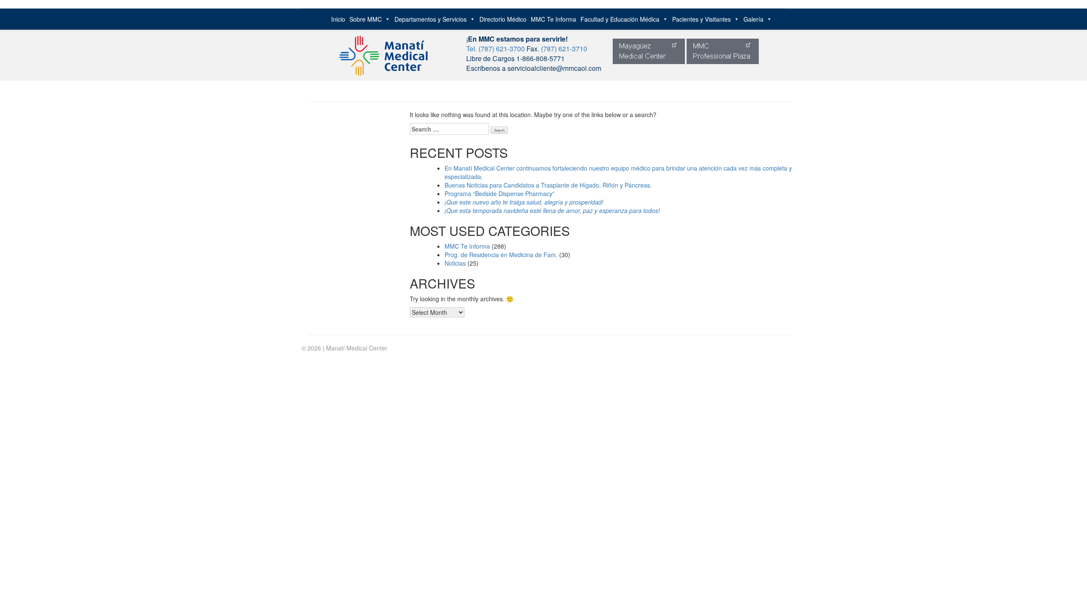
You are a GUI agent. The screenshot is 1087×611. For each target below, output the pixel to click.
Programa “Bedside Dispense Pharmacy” (500, 193)
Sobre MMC (365, 19)
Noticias (455, 263)
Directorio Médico (503, 19)
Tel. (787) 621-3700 (495, 48)
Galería (753, 19)
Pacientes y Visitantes (701, 19)
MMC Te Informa (553, 19)
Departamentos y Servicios (430, 19)
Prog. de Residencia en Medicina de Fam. (501, 254)
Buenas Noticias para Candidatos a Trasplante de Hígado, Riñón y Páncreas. (548, 185)
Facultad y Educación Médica (619, 19)
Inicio (338, 19)
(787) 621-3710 (564, 48)
